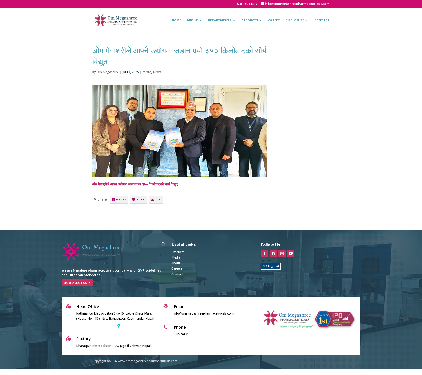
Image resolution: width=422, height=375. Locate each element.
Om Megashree (107, 72)
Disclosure (295, 20)
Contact (322, 20)
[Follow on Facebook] (264, 253)
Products (249, 20)
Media (146, 72)
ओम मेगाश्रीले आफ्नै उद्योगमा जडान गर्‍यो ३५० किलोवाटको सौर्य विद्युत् (135, 184)
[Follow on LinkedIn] (273, 253)
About (192, 20)
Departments (219, 20)
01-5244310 (248, 4)
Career (274, 20)
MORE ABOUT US (75, 283)
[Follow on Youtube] (290, 253)
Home (176, 20)
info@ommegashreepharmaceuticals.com (204, 313)
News (157, 72)
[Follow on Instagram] (282, 253)
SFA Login (269, 266)
